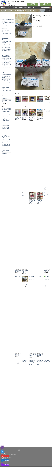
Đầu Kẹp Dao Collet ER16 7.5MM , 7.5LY (25, 439)
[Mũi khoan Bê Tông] (18, 363)
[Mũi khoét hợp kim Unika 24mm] (18, 230)
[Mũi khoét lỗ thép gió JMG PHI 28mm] (40, 195)
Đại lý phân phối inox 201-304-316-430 (6, 132)
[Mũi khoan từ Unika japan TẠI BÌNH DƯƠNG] (32, 314)
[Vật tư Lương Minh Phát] (3, 3)
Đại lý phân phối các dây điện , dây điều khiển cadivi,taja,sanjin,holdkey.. (6, 55)
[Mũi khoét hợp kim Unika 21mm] (47, 147)
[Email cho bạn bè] (38, 26)
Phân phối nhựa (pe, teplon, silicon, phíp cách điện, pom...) (6, 38)
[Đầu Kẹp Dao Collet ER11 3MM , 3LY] (47, 398)
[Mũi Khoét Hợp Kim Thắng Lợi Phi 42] (25, 279)
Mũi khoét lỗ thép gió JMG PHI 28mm (39, 201)
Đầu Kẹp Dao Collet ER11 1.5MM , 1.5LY (47, 285)
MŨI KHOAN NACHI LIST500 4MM (18, 355)
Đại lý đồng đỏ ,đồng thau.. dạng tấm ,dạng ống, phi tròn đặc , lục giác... (6, 136)
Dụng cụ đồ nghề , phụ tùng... (5, 31)
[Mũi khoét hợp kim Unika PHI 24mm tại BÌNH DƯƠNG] (32, 398)
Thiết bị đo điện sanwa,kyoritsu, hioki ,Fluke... (5, 87)
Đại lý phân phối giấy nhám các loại (6, 83)
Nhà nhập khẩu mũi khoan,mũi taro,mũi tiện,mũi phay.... (21, 10)
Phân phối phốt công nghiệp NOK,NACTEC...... (6, 42)
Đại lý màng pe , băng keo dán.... (6, 94)
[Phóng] (16, 36)
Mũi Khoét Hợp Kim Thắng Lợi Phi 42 (25, 285)
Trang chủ (3, 7)
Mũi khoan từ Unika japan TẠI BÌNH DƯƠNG (32, 355)
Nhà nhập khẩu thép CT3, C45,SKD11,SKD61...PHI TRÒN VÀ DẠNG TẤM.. (6, 119)
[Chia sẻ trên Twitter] (36, 26)
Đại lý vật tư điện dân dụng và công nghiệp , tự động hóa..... (6, 150)
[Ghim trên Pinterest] (40, 26)
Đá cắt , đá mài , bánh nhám (6, 74)
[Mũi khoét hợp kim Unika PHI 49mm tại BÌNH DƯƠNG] (32, 112)
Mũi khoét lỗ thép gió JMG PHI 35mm (32, 201)
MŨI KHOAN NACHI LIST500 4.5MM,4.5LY (18, 105)
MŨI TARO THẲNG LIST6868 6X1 (40, 355)
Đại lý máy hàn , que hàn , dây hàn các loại (6, 77)
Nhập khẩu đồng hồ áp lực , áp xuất (6, 71)
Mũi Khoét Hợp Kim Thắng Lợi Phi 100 (40, 118)
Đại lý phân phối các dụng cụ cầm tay (6, 65)
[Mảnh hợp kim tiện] (47, 98)
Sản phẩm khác (4, 153)
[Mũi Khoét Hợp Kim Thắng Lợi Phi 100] (40, 112)
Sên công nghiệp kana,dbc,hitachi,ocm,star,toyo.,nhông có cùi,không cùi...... (8, 22)
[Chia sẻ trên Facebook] (34, 26)
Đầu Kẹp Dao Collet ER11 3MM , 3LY (47, 439)
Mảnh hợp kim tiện (47, 102)
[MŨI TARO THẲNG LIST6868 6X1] (40, 314)
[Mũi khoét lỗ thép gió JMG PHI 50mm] (25, 230)
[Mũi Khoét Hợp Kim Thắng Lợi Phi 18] (47, 230)
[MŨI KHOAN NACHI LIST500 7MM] (32, 99)
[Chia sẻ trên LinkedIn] (41, 26)
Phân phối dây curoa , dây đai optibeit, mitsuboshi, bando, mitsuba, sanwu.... (6, 46)
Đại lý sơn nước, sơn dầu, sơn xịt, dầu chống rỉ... (6, 115)
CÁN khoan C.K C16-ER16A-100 (39, 105)
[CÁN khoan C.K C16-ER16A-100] (40, 99)
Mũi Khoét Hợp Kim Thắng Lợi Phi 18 (47, 271)
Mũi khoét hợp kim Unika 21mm (47, 188)
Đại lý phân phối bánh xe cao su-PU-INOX (6, 98)
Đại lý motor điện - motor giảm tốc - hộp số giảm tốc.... (6, 145)
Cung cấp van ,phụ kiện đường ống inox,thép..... (6, 80)
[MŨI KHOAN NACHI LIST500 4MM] (18, 314)
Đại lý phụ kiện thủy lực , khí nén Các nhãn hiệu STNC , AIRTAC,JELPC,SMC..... (6, 124)
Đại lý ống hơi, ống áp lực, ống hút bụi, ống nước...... (6, 112)
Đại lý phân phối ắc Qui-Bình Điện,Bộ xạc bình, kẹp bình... (6, 109)
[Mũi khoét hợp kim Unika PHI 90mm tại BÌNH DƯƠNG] (40, 398)
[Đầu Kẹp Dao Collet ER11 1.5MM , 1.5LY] (47, 279)
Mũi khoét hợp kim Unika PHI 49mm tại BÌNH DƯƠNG (32, 118)
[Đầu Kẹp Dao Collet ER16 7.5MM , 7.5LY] (25, 398)
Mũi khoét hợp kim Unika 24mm (18, 271)
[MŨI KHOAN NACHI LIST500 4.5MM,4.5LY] (18, 99)
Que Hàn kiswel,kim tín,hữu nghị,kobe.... (6, 101)
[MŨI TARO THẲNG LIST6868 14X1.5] (18, 112)
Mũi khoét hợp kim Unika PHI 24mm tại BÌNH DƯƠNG (32, 439)
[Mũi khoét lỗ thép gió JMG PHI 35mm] (32, 195)
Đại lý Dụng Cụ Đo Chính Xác (6, 68)
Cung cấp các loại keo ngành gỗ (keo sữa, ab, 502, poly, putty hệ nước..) (6, 27)
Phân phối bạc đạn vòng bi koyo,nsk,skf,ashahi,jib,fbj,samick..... (8, 18)
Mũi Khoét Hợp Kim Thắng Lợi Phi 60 (25, 118)
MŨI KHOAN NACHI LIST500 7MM (32, 105)
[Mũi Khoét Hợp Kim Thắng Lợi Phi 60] (25, 112)
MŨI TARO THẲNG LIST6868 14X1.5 (18, 118)
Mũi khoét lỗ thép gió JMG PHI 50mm (25, 271)
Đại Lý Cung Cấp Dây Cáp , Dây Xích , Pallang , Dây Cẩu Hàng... (6, 141)
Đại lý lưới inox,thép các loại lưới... (6, 34)
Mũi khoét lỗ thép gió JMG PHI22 (25, 105)
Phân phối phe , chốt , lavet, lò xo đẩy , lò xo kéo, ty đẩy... (6, 50)
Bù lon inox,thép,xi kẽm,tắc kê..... (6, 91)
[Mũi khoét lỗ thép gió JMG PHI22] (25, 99)
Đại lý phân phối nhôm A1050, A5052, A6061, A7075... (5, 128)
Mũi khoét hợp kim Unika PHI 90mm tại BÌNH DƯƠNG (40, 439)
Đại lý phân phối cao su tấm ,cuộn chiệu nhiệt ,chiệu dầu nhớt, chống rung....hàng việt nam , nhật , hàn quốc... (6, 60)
